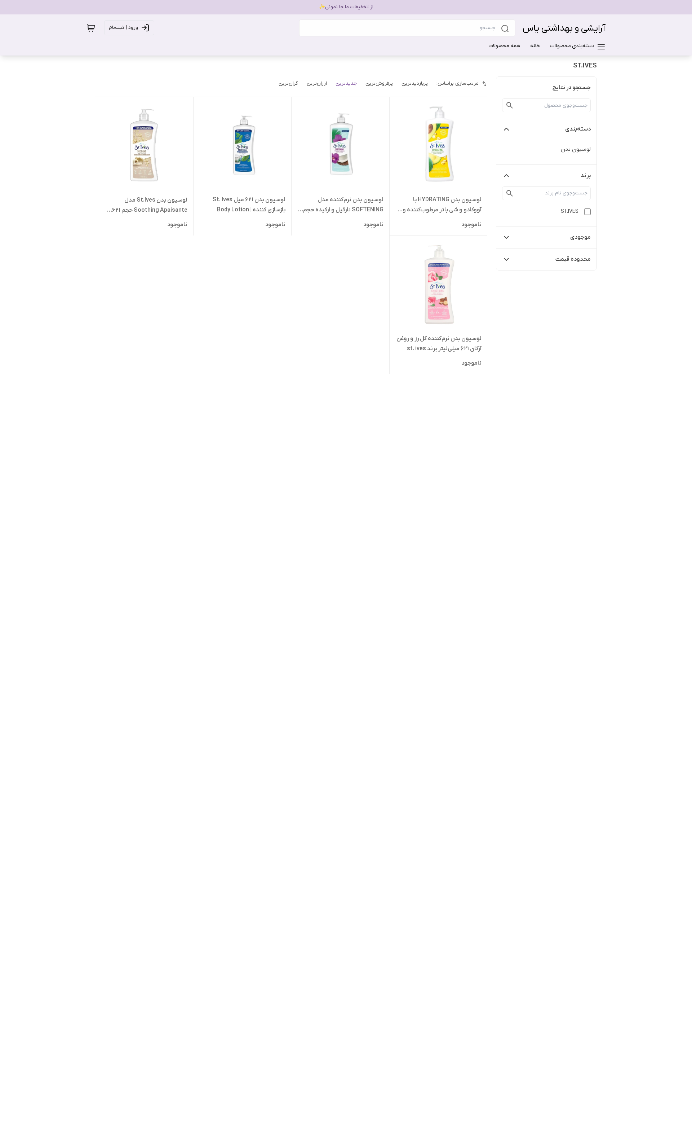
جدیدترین (346, 83)
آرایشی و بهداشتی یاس (564, 28)
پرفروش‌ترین (379, 83)
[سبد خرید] (90, 27)
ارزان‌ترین (317, 83)
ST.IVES (569, 211)
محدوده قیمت (573, 259)
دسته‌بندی (578, 129)
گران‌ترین (288, 83)
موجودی (580, 237)
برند (586, 175)
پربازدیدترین (415, 83)
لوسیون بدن (576, 149)
